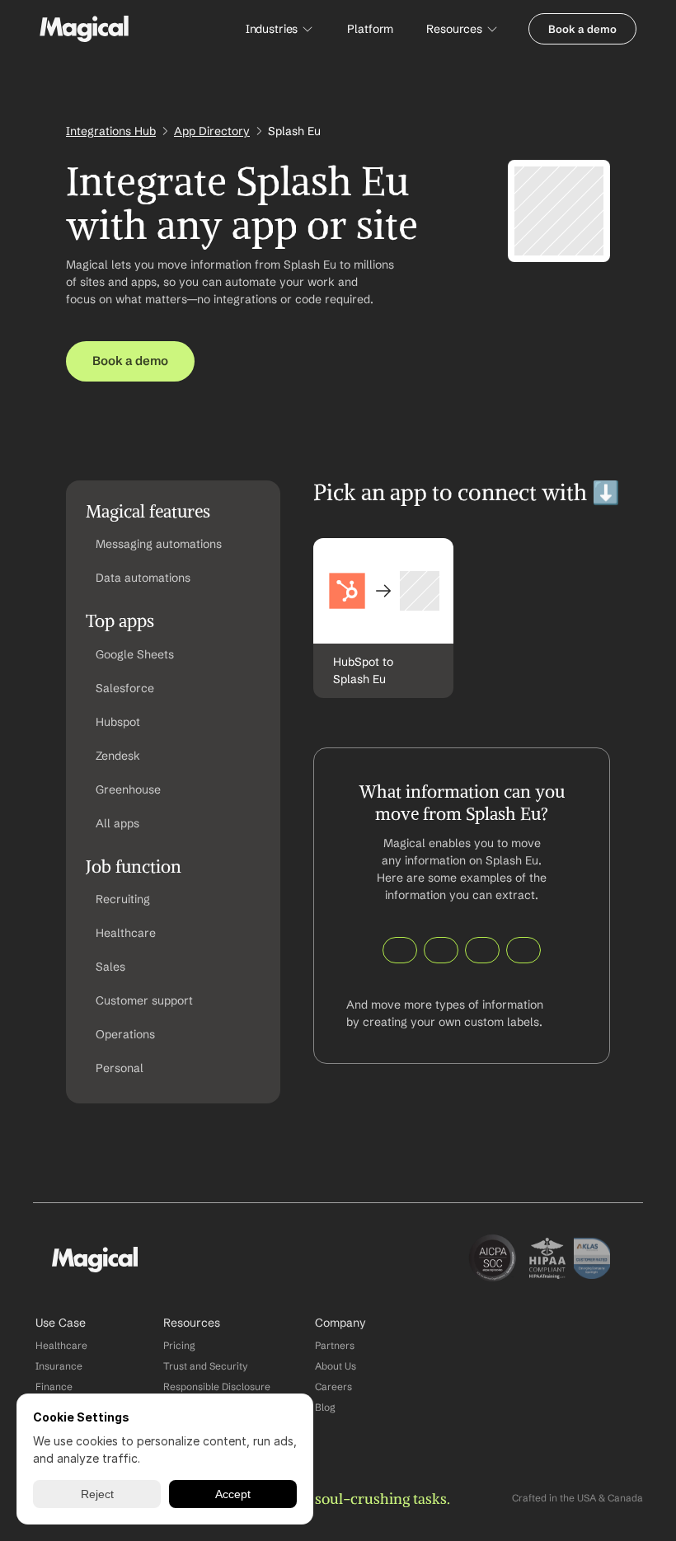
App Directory (212, 131)
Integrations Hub (111, 131)
